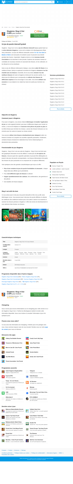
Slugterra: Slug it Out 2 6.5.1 (57, 81)
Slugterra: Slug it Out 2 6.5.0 (57, 84)
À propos (4, 450)
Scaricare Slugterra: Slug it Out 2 (32, 279)
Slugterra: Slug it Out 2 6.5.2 (57, 78)
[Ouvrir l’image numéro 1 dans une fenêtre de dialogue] (36, 215)
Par (13, 35)
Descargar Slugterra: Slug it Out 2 (10, 281)
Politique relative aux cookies (22, 453)
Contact (10, 450)
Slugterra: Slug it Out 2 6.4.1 (57, 90)
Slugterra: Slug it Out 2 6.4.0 (57, 93)
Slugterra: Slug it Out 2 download (10, 276)
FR (67, 1)
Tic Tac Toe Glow (39, 52)
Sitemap (23, 450)
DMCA (60, 453)
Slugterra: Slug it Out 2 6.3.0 (57, 99)
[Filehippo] (7, 2)
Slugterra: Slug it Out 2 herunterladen (11, 279)
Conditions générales (7, 453)
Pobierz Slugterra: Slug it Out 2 (29, 276)
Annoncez (16, 450)
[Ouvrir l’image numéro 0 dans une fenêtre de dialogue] (13, 215)
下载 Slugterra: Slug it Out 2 (29, 281)
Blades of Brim (6, 55)
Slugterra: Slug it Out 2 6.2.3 (57, 105)
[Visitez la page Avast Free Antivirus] (39, 31)
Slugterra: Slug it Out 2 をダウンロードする (13, 284)
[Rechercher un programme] (52, 2)
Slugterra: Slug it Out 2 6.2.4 (57, 102)
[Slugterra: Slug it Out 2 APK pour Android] (3, 34)
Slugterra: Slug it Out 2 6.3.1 (57, 96)
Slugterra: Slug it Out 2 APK (15, 293)
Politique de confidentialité (38, 453)
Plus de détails (60, 109)
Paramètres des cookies (8, 454)
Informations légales (52, 453)
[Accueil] (2, 27)
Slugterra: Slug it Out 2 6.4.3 (57, 87)
